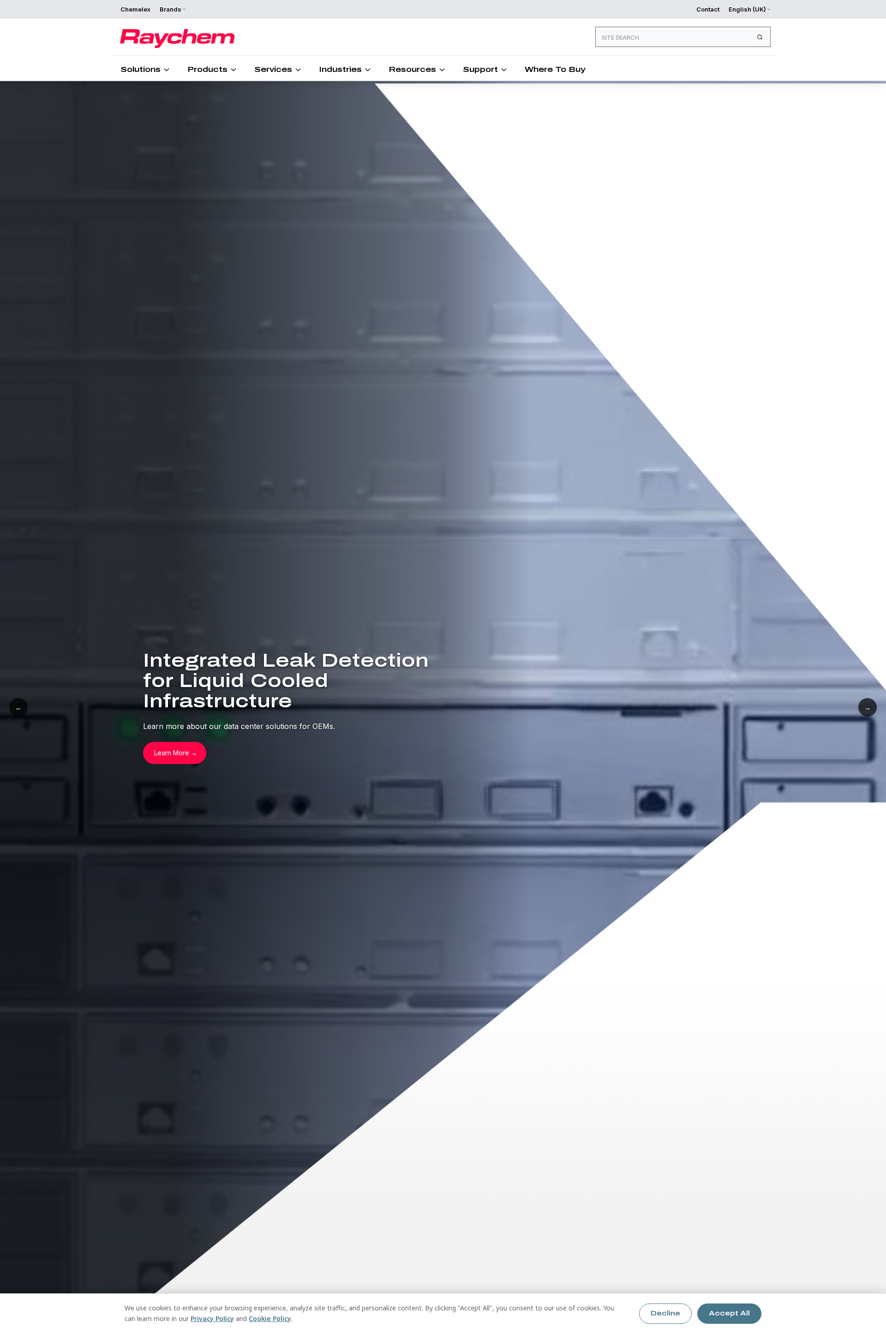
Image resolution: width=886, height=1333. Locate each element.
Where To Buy (555, 69)
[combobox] (683, 37)
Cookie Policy (270, 1318)
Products (207, 69)
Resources (412, 69)
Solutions (140, 69)
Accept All (729, 1313)
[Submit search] (759, 37)
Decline (665, 1313)
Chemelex (135, 9)
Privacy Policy (212, 1318)
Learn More (171, 753)
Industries (340, 69)
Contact (707, 9)
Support (480, 69)
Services (273, 69)
